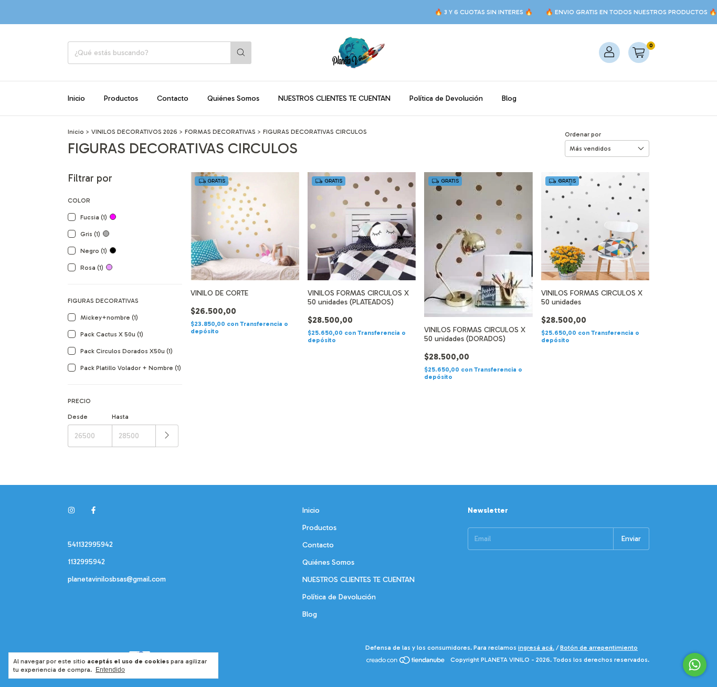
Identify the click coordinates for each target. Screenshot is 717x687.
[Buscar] (240, 52)
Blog (509, 98)
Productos (121, 98)
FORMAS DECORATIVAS (220, 131)
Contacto (172, 98)
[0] (638, 52)
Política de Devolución (446, 98)
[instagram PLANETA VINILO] (71, 510)
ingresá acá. (536, 647)
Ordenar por (583, 134)
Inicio (76, 98)
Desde (78, 416)
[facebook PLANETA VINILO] (93, 510)
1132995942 (86, 561)
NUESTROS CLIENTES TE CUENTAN (334, 98)
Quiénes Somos (233, 98)
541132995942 (90, 544)
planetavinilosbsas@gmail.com (117, 579)
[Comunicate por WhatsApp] (695, 665)
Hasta (120, 416)
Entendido (110, 669)
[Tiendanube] (406, 662)
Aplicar (167, 436)
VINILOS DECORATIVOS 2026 (134, 131)
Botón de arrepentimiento (599, 647)
